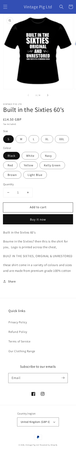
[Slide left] (28, 95)
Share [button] (12, 281)
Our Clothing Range (21, 351)
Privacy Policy (17, 322)
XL (47, 139)
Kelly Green (52, 165)
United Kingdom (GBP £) (35, 422)
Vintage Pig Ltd (32, 445)
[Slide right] (47, 95)
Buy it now (38, 219)
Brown (12, 175)
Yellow (28, 165)
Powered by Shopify (49, 445)
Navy (48, 156)
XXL (61, 139)
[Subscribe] (63, 378)
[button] (5, 6)
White (30, 156)
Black (11, 156)
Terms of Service (19, 341)
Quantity (8, 184)
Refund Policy (17, 332)
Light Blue (35, 175)
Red (10, 165)
